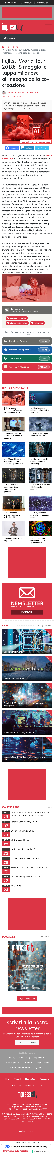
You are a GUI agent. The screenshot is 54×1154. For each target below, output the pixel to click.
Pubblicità (29, 1085)
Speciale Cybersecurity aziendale (19, 732)
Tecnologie (25, 142)
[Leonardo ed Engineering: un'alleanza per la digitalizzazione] (13, 398)
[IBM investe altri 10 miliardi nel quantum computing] (40, 449)
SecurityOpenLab (12, 1062)
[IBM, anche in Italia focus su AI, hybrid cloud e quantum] (13, 424)
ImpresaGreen (43, 1062)
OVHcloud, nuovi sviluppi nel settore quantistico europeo (38, 540)
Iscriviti (44, 341)
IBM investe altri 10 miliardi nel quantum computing (39, 461)
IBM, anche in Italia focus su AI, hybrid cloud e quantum (13, 435)
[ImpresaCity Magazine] (27, 965)
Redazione (44, 1079)
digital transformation (18, 323)
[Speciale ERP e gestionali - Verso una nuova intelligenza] (27, 695)
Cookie (22, 1131)
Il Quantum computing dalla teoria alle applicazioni (40, 486)
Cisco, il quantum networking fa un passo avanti (39, 514)
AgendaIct (39, 1067)
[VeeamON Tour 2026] (27, 668)
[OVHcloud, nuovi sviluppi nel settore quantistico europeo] (40, 528)
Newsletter (10, 38)
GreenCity (28, 1062)
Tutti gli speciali (44, 625)
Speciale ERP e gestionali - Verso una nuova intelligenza (24, 704)
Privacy (32, 1131)
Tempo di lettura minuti (12, 96)
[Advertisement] (28, 1010)
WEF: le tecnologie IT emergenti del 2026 (40, 434)
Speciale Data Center (13, 651)
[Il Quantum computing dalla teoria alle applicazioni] (40, 475)
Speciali (17, 1079)
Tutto (49, 807)
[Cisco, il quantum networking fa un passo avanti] (40, 503)
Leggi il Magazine (27, 998)
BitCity (12, 1057)
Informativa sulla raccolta (15, 1151)
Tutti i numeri (45, 936)
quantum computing (18, 318)
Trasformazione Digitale (41, 142)
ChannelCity (27, 2)
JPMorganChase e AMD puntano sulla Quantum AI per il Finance (13, 461)
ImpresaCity (42, 2)
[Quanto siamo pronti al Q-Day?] (13, 528)
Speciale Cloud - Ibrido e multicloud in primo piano (24, 758)
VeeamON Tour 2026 (14, 678)
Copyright (16, 1085)
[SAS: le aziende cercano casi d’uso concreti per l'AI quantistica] (13, 475)
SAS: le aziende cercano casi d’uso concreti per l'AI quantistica (11, 488)
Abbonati (43, 367)
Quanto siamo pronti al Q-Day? (13, 539)
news (15, 47)
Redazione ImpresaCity (15, 92)
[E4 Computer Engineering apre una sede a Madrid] (13, 503)
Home (7, 47)
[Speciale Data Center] (27, 641)
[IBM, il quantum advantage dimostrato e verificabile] (40, 398)
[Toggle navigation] (48, 26)
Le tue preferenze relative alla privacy (28, 1146)
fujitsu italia (38, 323)
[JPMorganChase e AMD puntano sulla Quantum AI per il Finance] (13, 449)
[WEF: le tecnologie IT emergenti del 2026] (40, 424)
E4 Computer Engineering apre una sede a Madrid (12, 514)
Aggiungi (43, 350)
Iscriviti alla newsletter (27, 1042)
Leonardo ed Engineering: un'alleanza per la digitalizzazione (13, 410)
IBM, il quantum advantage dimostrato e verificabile (39, 410)
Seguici (44, 358)
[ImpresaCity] (12, 26)
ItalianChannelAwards (20, 1067)
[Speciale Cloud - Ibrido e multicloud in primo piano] (27, 749)
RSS (40, 1085)
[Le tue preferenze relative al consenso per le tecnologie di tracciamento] (41, 1151)
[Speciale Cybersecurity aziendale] (27, 722)
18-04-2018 (33, 92)
